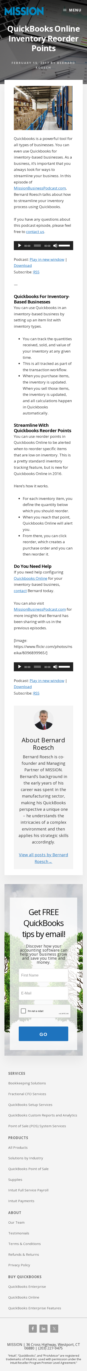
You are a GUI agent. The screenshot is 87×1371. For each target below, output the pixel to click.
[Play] (19, 245)
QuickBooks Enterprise (27, 1286)
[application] (43, 245)
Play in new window (47, 259)
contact (20, 590)
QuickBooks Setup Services (30, 1104)
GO (43, 1034)
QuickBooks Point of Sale (28, 1168)
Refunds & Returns (23, 1254)
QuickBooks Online (23, 1297)
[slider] (65, 245)
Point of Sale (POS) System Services (37, 1126)
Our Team (16, 1222)
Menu (75, 10)
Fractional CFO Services (27, 1094)
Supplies (15, 1179)
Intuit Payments (21, 1201)
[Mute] (55, 245)
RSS (36, 272)
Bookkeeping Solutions (27, 1083)
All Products (18, 1147)
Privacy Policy (19, 1265)
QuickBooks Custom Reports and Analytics (42, 1115)
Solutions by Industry (25, 1158)
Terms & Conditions (24, 1243)
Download (23, 265)
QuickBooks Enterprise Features (34, 1308)
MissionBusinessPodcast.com (40, 188)
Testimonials (18, 1233)
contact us (35, 231)
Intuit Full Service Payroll (28, 1190)
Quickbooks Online (30, 578)
